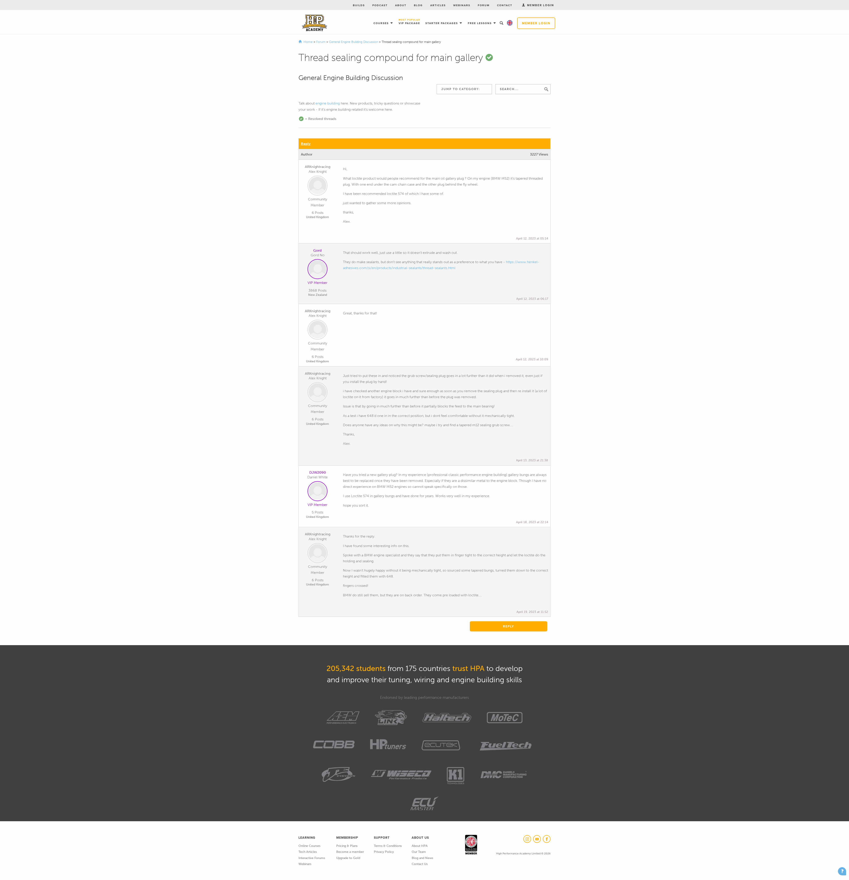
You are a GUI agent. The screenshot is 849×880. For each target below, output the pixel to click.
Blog (418, 5)
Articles (438, 5)
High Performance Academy (314, 23)
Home (308, 42)
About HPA (420, 846)
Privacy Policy (384, 852)
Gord (317, 250)
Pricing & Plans (347, 846)
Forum (484, 5)
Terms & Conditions (388, 846)
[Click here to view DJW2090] (317, 492)
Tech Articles (307, 852)
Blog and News (422, 858)
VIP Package (409, 22)
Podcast (380, 5)
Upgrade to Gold (348, 858)
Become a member (350, 852)
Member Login (536, 23)
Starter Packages (442, 23)
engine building (328, 103)
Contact (504, 5)
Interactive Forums (311, 858)
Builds (359, 5)
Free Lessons (480, 23)
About (400, 5)
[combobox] (464, 89)
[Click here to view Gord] (317, 270)
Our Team (419, 852)
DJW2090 (317, 472)
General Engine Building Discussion (354, 42)
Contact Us (420, 864)
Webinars (461, 5)
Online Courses (309, 846)
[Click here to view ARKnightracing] (317, 186)
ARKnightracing (317, 167)
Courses (381, 23)
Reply (305, 144)
